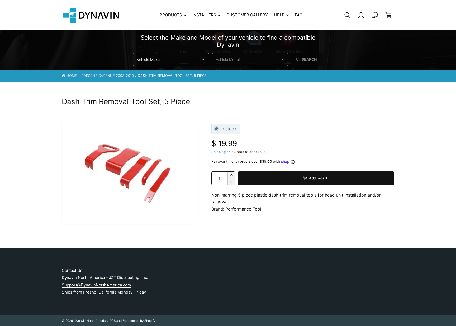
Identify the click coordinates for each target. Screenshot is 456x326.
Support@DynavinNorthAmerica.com (96, 284)
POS (113, 321)
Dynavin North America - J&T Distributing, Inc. (105, 277)
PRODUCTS (171, 14)
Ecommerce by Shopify (138, 321)
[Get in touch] (375, 15)
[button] (172, 15)
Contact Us (72, 270)
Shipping (218, 152)
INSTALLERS (204, 14)
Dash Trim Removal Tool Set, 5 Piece (172, 75)
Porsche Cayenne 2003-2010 (107, 75)
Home (71, 75)
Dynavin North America (90, 321)
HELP (279, 14)
